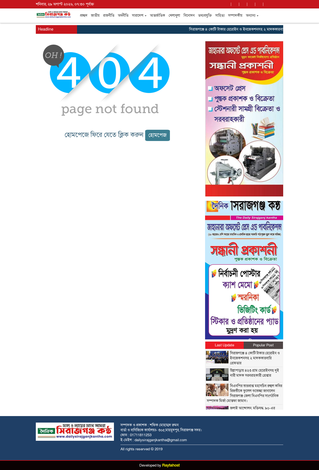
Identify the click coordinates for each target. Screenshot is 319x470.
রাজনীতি (108, 15)
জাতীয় (95, 15)
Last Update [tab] (224, 345)
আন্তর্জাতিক (157, 15)
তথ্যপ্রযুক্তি (205, 15)
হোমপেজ (157, 135)
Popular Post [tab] (263, 345)
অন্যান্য (251, 15)
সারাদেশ (138, 15)
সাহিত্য (220, 15)
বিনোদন (189, 15)
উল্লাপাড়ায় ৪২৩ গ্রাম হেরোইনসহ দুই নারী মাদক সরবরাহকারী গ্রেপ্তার (254, 373)
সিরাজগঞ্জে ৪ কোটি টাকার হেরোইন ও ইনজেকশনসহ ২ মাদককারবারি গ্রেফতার (237, 29)
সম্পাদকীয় (235, 15)
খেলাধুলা (174, 15)
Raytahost (171, 465)
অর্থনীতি (123, 15)
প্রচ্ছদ (83, 15)
